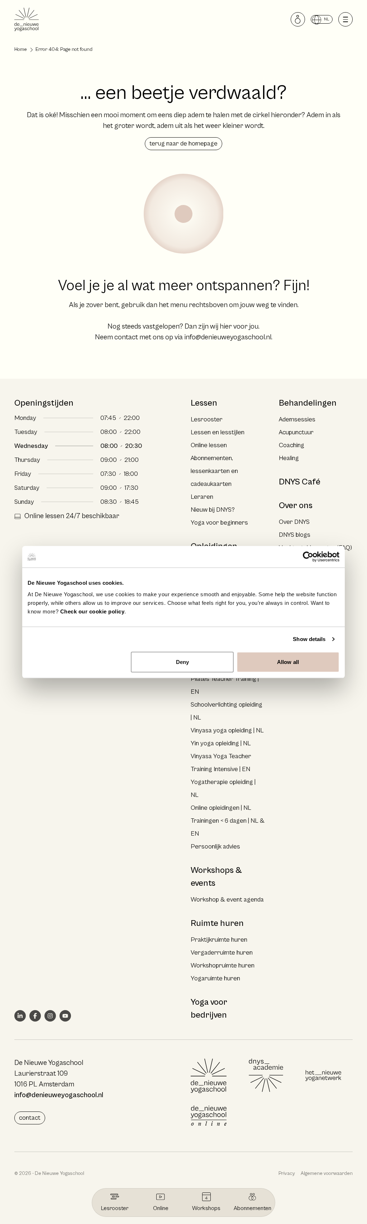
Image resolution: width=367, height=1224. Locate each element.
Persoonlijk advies (215, 846)
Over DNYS (294, 522)
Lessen (204, 403)
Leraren (202, 497)
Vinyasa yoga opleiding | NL (227, 730)
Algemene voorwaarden (327, 1173)
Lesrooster (207, 419)
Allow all (288, 662)
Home (20, 49)
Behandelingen (308, 403)
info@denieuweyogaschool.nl (227, 337)
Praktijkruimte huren (219, 939)
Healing (289, 458)
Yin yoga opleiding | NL (221, 743)
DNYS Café (299, 482)
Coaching (291, 445)
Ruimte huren (217, 923)
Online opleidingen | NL (221, 808)
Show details (309, 639)
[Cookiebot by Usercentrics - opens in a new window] (308, 556)
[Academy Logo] (266, 1076)
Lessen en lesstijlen (217, 432)
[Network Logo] (323, 1076)
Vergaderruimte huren (222, 952)
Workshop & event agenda (227, 899)
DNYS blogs (294, 535)
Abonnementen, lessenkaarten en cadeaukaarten (214, 471)
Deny (182, 662)
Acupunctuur (296, 432)
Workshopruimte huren (222, 965)
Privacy (286, 1173)
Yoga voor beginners (219, 522)
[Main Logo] (209, 1076)
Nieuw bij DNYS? (213, 509)
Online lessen (209, 445)
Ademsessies (297, 419)
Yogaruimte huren (215, 978)
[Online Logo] (209, 1116)
